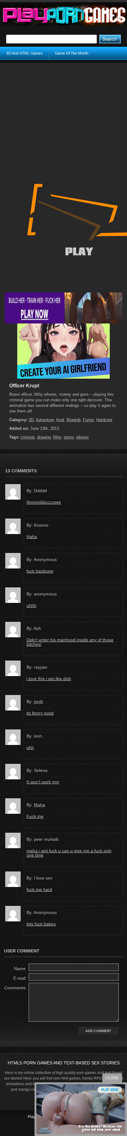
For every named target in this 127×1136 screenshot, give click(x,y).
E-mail (19, 978)
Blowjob (73, 419)
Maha (39, 804)
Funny (88, 419)
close (112, 1078)
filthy (57, 437)
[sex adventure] (63, 377)
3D (31, 419)
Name (20, 968)
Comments (15, 987)
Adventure (45, 419)
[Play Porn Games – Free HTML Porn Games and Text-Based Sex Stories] (64, 15)
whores (82, 437)
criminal (28, 437)
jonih (38, 701)
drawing (44, 437)
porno (69, 437)
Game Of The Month (71, 53)
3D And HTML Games (24, 53)
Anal (60, 419)
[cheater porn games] (63, 322)
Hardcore (104, 419)
